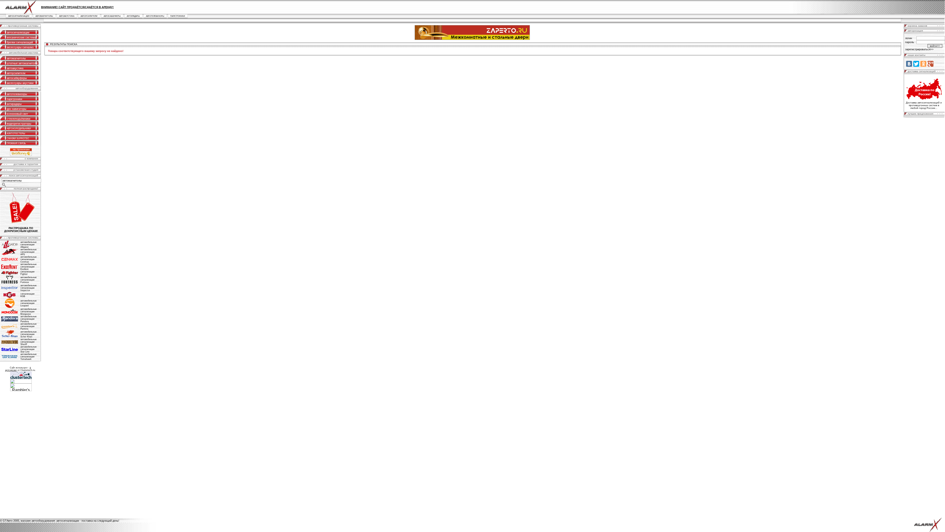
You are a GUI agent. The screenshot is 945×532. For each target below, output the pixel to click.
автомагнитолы (44, 16)
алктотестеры (16, 133)
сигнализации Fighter (27, 272)
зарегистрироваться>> (919, 49)
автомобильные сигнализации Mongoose (28, 311)
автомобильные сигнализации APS (28, 252)
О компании (31, 158)
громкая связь (16, 143)
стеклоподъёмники (18, 118)
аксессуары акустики (20, 83)
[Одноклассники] (923, 64)
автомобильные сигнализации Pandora (28, 319)
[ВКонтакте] (909, 64)
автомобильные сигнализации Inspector (28, 288)
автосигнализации (18, 16)
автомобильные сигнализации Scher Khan (28, 334)
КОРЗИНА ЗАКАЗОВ (917, 25)
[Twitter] (916, 64)
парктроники (177, 16)
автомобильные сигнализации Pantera (28, 326)
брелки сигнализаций (20, 42)
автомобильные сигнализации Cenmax (28, 259)
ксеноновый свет (17, 113)
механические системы (21, 37)
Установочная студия (25, 169)
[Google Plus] (930, 64)
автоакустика (66, 16)
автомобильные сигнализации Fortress (28, 279)
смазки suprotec (18, 138)
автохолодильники (19, 128)
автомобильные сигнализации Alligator (28, 244)
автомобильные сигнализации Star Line (28, 349)
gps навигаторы (16, 108)
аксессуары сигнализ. (20, 47)
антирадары (133, 16)
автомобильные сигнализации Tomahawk (28, 356)
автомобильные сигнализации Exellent (28, 266)
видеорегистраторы (19, 123)
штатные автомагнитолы (22, 63)
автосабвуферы (112, 16)
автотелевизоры (155, 16)
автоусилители (88, 16)
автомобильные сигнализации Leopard (28, 303)
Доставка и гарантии (26, 164)
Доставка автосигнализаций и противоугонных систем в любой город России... (924, 105)
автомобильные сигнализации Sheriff (28, 342)
